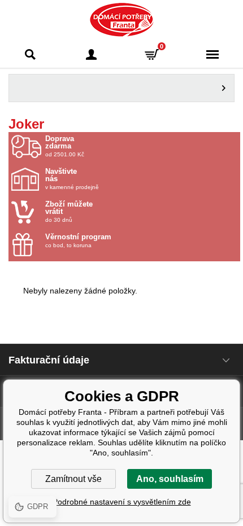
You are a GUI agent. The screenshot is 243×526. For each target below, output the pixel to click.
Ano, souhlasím (169, 479)
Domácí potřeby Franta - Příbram (122, 20)
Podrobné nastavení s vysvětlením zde (122, 501)
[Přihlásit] (91, 54)
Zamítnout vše (73, 479)
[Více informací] (121, 88)
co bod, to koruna (78, 240)
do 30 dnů (69, 211)
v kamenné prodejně (72, 179)
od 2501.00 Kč (64, 146)
